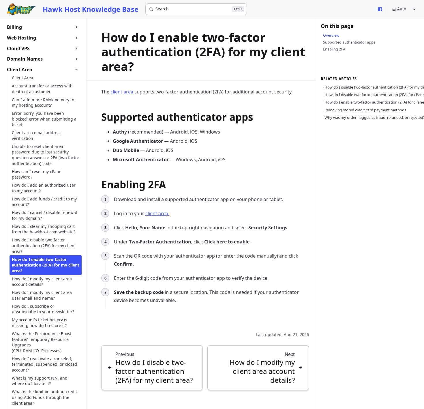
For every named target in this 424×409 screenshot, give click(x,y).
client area (122, 92)
